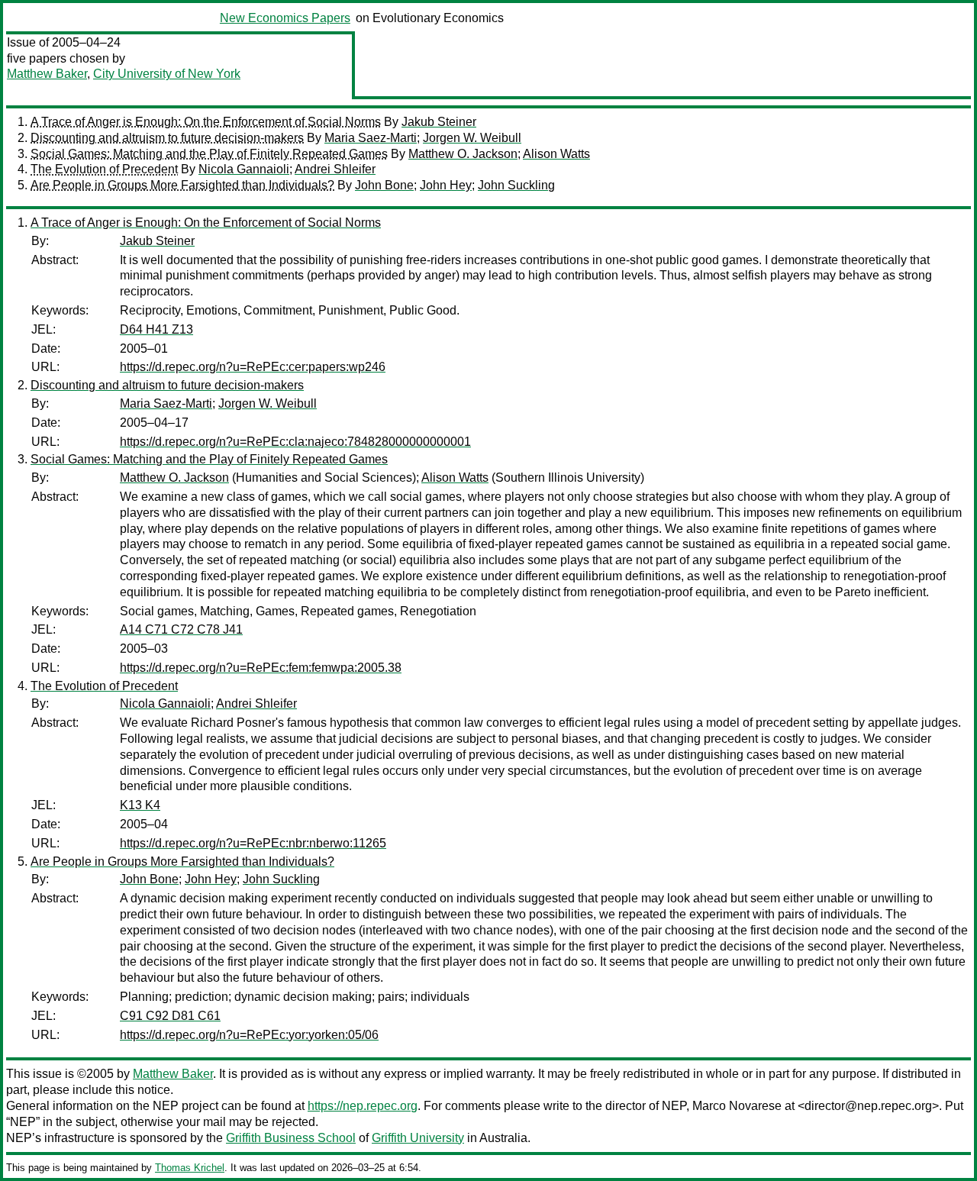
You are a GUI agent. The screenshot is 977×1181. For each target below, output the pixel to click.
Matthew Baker (47, 73)
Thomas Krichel (189, 1167)
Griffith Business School (291, 1137)
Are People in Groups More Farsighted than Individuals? (182, 185)
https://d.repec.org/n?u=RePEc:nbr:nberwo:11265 (253, 843)
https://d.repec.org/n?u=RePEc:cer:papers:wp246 (252, 366)
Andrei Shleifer (335, 169)
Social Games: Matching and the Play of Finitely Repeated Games (209, 153)
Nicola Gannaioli (243, 169)
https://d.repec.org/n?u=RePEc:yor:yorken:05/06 (249, 1034)
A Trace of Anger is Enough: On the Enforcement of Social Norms (206, 121)
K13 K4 (140, 805)
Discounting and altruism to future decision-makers (167, 137)
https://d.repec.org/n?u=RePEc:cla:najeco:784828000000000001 (295, 441)
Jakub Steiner (438, 121)
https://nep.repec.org (363, 1105)
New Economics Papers (285, 17)
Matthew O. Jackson (463, 153)
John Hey (446, 185)
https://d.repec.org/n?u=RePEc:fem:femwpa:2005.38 (260, 667)
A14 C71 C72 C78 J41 (181, 629)
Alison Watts (556, 153)
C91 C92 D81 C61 (170, 1015)
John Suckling (516, 185)
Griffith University (418, 1137)
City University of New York (166, 73)
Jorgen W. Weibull (472, 137)
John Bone (384, 185)
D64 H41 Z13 (156, 329)
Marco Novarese (737, 1105)
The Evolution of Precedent (104, 169)
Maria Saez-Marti (370, 137)
